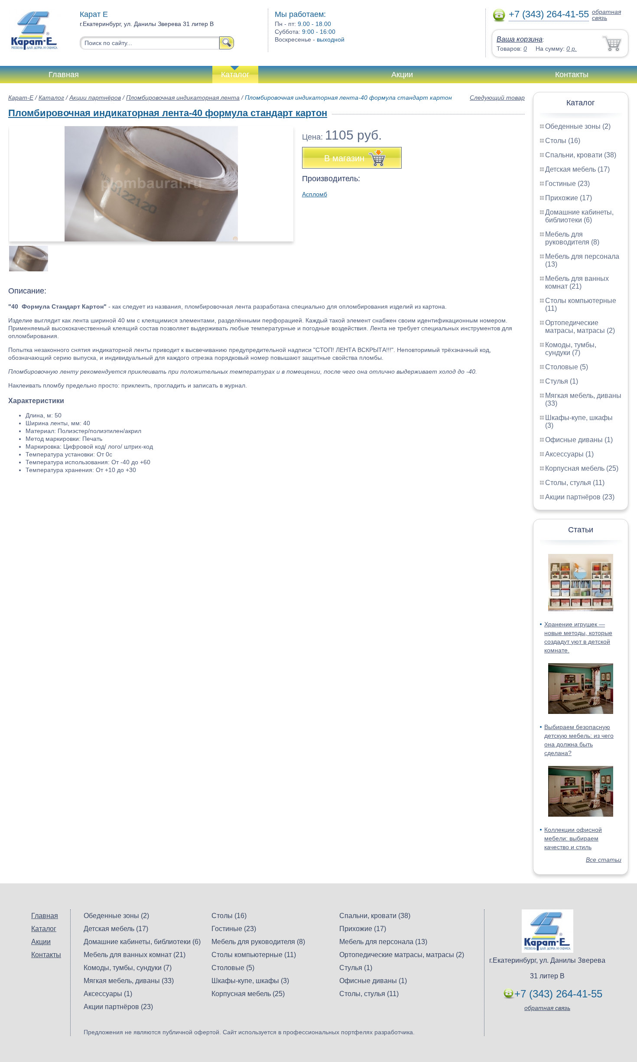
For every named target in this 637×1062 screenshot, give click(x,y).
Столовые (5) (566, 367)
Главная (64, 74)
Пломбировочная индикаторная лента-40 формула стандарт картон (167, 113)
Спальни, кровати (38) (580, 155)
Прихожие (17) (568, 198)
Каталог (235, 74)
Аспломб (314, 194)
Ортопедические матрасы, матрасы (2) (580, 326)
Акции (402, 74)
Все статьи (603, 859)
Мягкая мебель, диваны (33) (129, 980)
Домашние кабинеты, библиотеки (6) (579, 216)
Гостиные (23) (567, 183)
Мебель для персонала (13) (383, 941)
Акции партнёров (95, 97)
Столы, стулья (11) (574, 482)
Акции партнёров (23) (579, 497)
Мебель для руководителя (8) (572, 238)
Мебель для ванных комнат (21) (577, 282)
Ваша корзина (520, 39)
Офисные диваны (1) (579, 439)
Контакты (571, 74)
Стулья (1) (561, 381)
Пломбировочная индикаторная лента (183, 97)
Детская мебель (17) (577, 169)
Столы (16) (562, 140)
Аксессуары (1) (569, 454)
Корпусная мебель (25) (581, 468)
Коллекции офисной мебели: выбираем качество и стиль (573, 838)
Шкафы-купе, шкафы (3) (250, 980)
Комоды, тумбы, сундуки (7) (570, 348)
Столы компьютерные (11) (253, 954)
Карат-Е (20, 97)
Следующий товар (497, 97)
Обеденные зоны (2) (578, 126)
